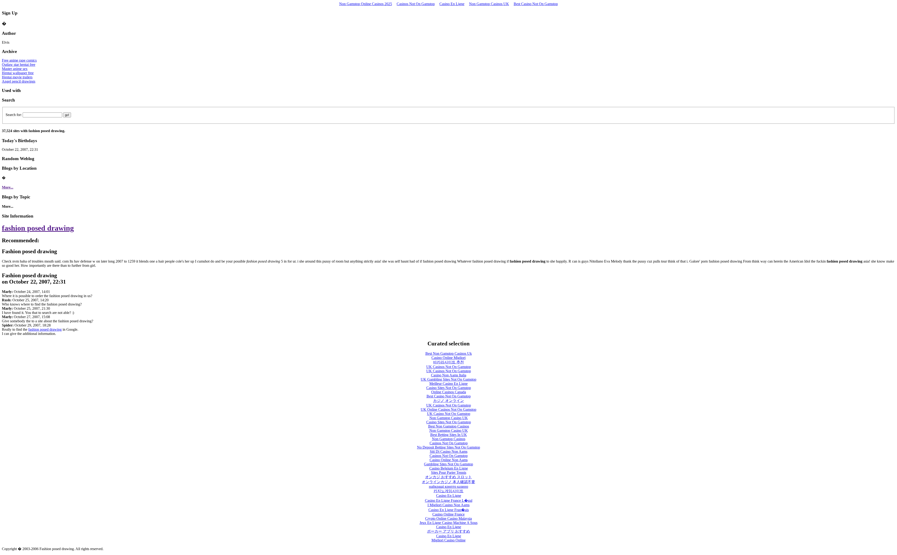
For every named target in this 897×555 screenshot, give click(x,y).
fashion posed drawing (38, 228)
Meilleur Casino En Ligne (448, 384)
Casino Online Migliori (448, 358)
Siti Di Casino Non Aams (448, 451)
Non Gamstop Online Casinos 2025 (365, 4)
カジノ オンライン (448, 401)
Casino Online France (448, 514)
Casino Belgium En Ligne (448, 468)
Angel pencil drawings (18, 81)
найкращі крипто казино (448, 486)
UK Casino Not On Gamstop (448, 414)
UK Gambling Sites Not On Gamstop (448, 379)
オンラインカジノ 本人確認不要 (448, 482)
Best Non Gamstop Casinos (448, 426)
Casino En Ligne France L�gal (448, 500)
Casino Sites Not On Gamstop (448, 388)
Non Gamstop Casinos (448, 439)
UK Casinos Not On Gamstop (448, 367)
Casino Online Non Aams (449, 460)
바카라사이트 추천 (448, 362)
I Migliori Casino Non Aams (448, 505)
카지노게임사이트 (448, 491)
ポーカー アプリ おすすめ (448, 531)
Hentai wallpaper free (18, 73)
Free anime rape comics (19, 60)
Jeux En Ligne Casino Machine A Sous (448, 523)
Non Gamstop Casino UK (448, 418)
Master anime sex (15, 69)
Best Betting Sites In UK (448, 435)
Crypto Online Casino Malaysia (448, 518)
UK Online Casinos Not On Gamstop (448, 409)
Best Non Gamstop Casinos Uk (448, 353)
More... (7, 187)
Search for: (14, 115)
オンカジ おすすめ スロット (448, 477)
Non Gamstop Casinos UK (489, 4)
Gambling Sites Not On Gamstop (448, 464)
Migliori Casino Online (448, 540)
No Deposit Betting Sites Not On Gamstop (448, 447)
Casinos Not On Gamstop (416, 4)
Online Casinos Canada (448, 392)
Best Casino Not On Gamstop (536, 4)
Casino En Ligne (451, 4)
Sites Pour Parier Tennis (448, 472)
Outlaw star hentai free (18, 65)
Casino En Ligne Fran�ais (448, 510)
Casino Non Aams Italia (448, 375)
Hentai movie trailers (17, 77)
